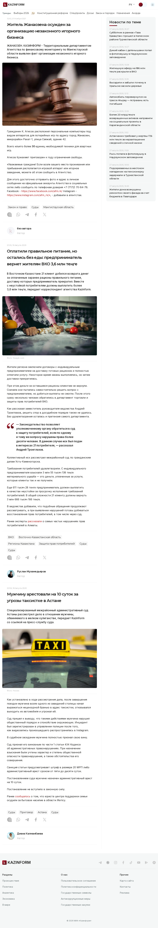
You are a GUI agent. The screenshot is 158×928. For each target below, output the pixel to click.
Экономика (8, 898)
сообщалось (22, 796)
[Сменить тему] (142, 4)
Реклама (124, 892)
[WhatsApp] (18, 214)
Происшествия (10, 880)
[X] (44, 214)
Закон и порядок (105, 13)
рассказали (35, 521)
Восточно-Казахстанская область (40, 537)
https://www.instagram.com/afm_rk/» (28, 195)
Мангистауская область (58, 207)
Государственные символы (76, 892)
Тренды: (6, 13)
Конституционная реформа (52, 13)
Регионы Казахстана (21, 543)
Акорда (136, 13)
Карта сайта (127, 880)
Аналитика (8, 892)
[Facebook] (35, 214)
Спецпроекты (77, 13)
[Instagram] (9, 214)
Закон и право (17, 207)
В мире (6, 904)
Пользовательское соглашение (78, 880)
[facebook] (123, 862)
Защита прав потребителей (57, 543)
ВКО (11, 537)
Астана (42, 812)
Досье (90, 13)
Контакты (125, 886)
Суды (35, 207)
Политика (7, 886)
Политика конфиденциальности (78, 886)
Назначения (123, 13)
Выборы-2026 (21, 13)
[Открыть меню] (152, 4)
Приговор (26, 812)
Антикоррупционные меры (75, 898)
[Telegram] (27, 214)
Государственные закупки (75, 904)
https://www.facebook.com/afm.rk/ (41, 191)
